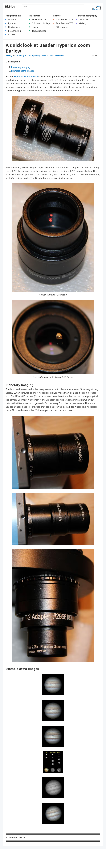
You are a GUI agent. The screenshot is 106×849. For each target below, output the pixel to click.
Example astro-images (22, 70)
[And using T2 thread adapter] (53, 660)
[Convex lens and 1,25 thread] (53, 291)
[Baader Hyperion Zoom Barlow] (53, 160)
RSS (98, 6)
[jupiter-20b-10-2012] (53, 797)
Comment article (16, 837)
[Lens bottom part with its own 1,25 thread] (53, 373)
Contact (96, 9)
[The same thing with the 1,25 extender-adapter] (53, 544)
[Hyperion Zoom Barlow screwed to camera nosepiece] (53, 487)
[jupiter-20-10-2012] (53, 694)
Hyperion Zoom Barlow (26, 76)
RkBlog (10, 6)
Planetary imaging (20, 67)
